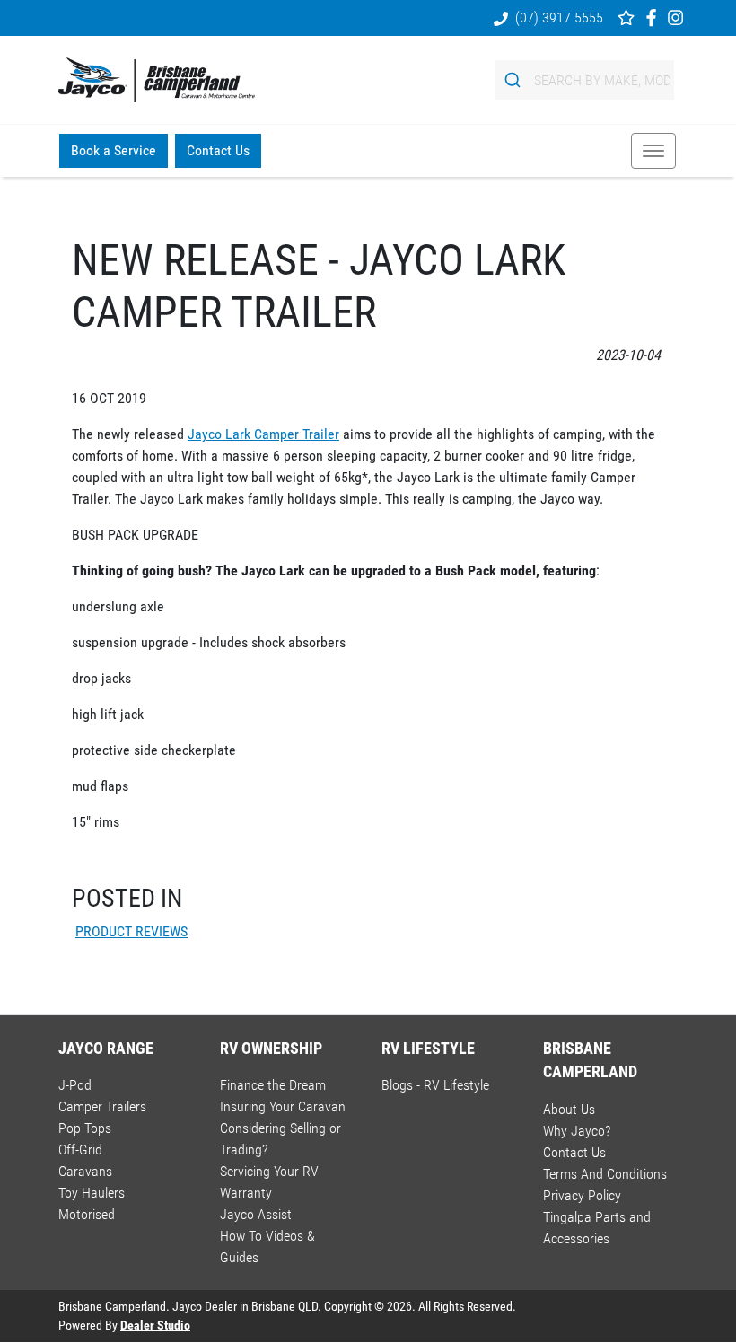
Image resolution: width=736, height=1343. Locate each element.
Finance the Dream (273, 1084)
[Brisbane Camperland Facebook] (655, 17)
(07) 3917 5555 (559, 17)
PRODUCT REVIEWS (131, 931)
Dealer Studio (155, 1325)
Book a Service (113, 150)
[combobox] (584, 80)
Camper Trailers (102, 1106)
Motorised (86, 1214)
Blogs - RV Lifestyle (435, 1084)
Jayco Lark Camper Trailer (263, 434)
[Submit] (514, 80)
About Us (569, 1109)
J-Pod (75, 1084)
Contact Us (218, 150)
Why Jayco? (576, 1130)
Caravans (85, 1171)
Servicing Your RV (269, 1171)
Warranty (246, 1192)
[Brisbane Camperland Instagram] (679, 17)
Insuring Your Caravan (283, 1106)
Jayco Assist (256, 1214)
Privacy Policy (582, 1195)
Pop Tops (84, 1128)
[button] (653, 151)
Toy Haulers (91, 1192)
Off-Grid (80, 1149)
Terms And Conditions (605, 1173)
